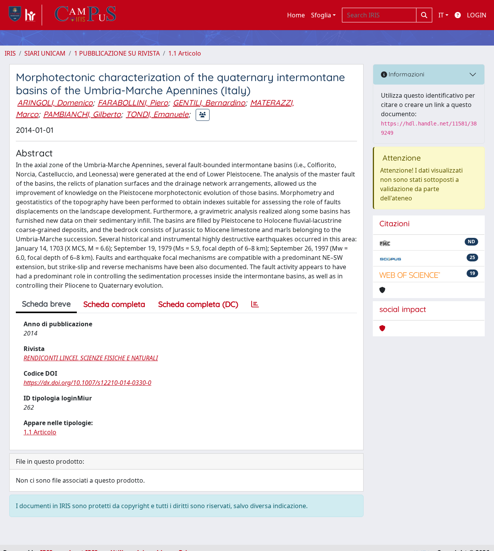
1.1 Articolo (184, 53)
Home (296, 15)
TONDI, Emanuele (157, 114)
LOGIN (476, 15)
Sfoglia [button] (321, 15)
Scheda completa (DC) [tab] (198, 304)
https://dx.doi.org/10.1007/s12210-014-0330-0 (87, 382)
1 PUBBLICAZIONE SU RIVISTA (117, 53)
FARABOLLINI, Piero (133, 102)
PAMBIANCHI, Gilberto (82, 114)
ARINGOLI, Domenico (55, 102)
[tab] (255, 304)
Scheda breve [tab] (46, 304)
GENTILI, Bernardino (209, 102)
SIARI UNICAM (45, 53)
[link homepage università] (85, 15)
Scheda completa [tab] (114, 304)
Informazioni (405, 74)
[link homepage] (23, 15)
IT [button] (441, 15)
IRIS (10, 53)
